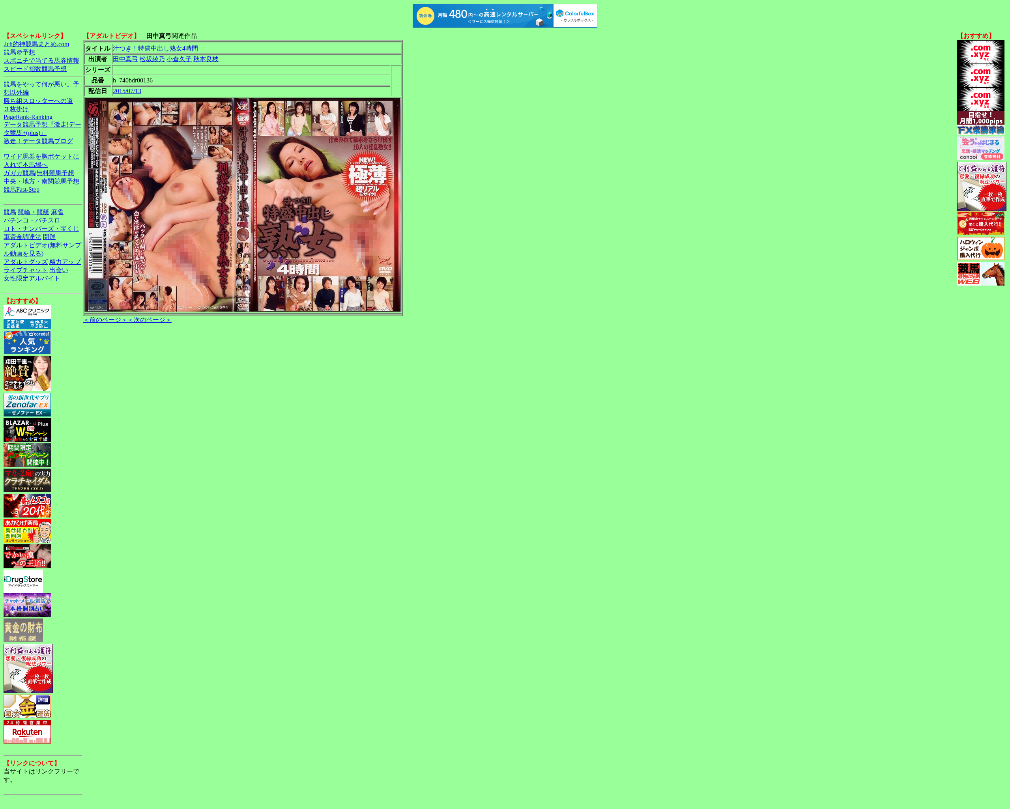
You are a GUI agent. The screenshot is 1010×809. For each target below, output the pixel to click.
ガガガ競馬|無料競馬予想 (39, 173)
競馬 (10, 212)
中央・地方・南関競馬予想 (41, 181)
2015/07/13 (127, 91)
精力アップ (65, 261)
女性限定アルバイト (32, 278)
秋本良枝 (206, 59)
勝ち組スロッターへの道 (38, 100)
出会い (58, 270)
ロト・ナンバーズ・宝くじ (41, 228)
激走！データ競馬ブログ (38, 141)
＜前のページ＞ (105, 319)
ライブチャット (26, 270)
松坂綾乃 (152, 59)
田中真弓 (125, 59)
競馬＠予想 (19, 52)
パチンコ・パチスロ (32, 220)
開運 (49, 237)
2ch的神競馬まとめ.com (36, 44)
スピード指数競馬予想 (35, 68)
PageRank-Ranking (28, 117)
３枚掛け (16, 109)
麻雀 (57, 212)
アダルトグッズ (26, 261)
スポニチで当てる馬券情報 (41, 60)
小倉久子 (179, 59)
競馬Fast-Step (21, 189)
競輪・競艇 (33, 212)
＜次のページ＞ (149, 319)
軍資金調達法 (22, 237)
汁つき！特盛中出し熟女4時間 (155, 48)
